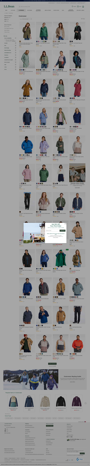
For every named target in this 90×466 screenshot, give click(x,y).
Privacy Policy (55, 237)
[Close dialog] (65, 223)
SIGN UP (62, 230)
